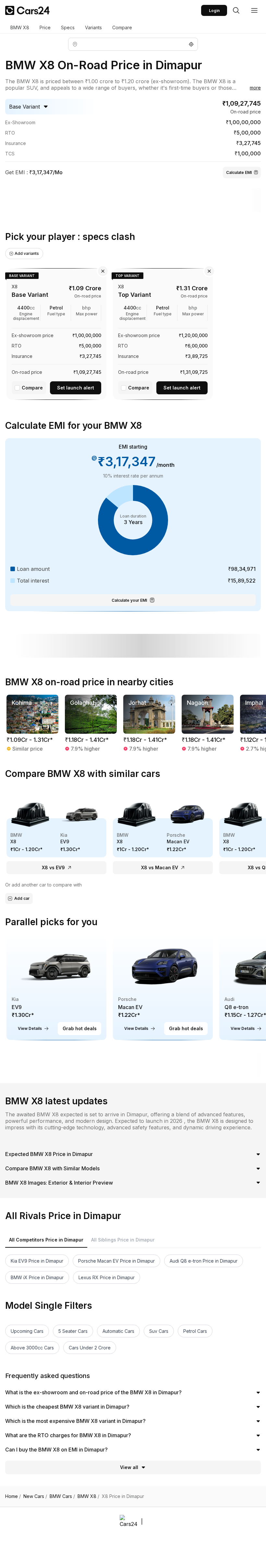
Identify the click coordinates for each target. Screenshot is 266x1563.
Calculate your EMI (129, 600)
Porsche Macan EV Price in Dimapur (116, 1261)
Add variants (27, 253)
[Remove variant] (103, 271)
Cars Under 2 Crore (90, 1347)
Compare (122, 27)
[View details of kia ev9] (56, 986)
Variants (93, 27)
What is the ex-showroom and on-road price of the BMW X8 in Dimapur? (93, 1392)
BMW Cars (62, 1496)
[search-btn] (236, 10)
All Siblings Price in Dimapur (122, 1239)
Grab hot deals (80, 1028)
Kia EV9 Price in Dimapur (37, 1261)
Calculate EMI (239, 172)
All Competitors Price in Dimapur (46, 1239)
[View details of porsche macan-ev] (163, 986)
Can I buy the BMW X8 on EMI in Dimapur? (56, 1449)
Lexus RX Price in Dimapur (107, 1277)
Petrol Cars (195, 1331)
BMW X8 (19, 27)
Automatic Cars (118, 1331)
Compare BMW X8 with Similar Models (52, 1168)
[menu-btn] (254, 10)
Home (13, 1496)
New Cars (35, 1496)
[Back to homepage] (27, 10)
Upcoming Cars (27, 1331)
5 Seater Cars (73, 1331)
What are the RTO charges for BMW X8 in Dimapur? (68, 1435)
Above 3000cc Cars (32, 1347)
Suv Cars (158, 1331)
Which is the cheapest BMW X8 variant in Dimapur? (67, 1406)
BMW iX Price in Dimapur (37, 1277)
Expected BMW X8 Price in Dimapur (49, 1154)
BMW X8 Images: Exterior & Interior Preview (59, 1182)
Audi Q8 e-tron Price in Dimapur (203, 1261)
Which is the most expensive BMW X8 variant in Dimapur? (75, 1421)
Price (45, 27)
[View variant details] (56, 333)
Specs (68, 27)
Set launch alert (75, 387)
